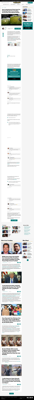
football (18, 267)
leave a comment (17, 28)
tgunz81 (14, 38)
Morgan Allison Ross (5, 262)
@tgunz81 (8, 55)
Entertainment (13, 4)
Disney (13, 325)
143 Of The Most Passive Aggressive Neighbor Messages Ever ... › (27, 230)
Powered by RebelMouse (30, 398)
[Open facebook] (27, 397)
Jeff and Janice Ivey (16, 326)
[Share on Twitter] (3, 34)
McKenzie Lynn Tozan (5, 356)
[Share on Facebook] (3, 33)
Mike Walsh (6, 27)
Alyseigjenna (15, 179)
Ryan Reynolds (9, 328)
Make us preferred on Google (5, 2)
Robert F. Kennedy (9, 298)
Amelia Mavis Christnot (5, 291)
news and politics (6, 4)
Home (2, 7)
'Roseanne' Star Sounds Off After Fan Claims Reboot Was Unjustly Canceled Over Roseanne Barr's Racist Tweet (16, 0)
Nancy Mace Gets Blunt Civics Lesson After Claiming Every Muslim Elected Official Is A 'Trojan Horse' (29, 14)
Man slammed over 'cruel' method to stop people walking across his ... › (27, 227)
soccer (12, 329)
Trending (18, 4)
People (23, 4)
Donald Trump (29, 15)
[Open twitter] (28, 397)
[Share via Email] (3, 36)
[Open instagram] (32, 397)
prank (8, 67)
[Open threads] (30, 397)
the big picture (28, 4)
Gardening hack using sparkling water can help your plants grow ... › (27, 233)
